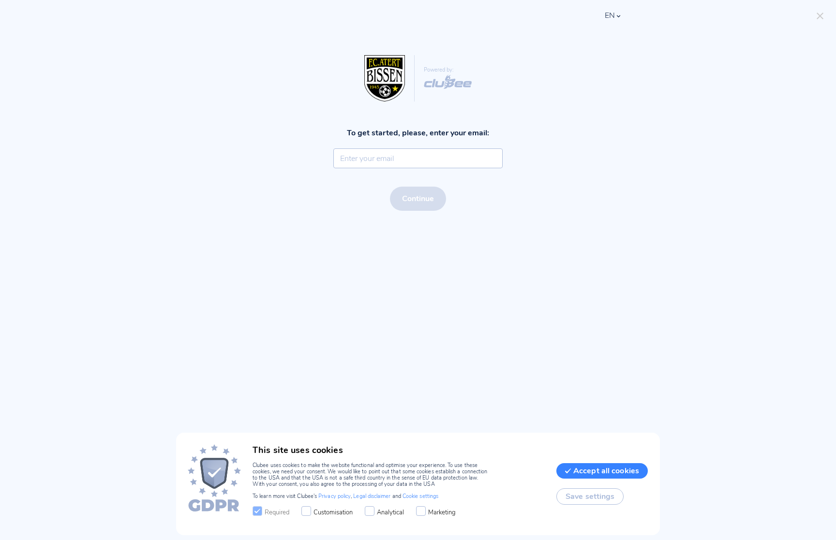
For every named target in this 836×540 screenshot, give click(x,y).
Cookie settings (420, 496)
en (610, 15)
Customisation (333, 512)
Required (277, 512)
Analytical (390, 512)
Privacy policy (334, 496)
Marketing (442, 512)
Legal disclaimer (371, 496)
